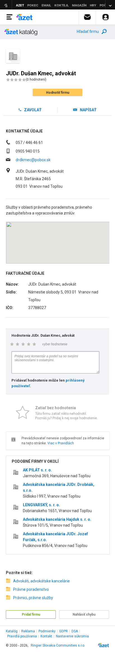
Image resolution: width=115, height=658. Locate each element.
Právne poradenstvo (31, 589)
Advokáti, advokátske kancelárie (41, 581)
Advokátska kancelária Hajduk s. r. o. (57, 519)
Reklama (28, 631)
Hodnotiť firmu (57, 93)
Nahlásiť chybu (84, 614)
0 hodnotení (36, 79)
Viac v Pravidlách (60, 443)
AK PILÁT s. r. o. (37, 470)
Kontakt (46, 636)
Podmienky (47, 631)
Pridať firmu (31, 614)
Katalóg (12, 631)
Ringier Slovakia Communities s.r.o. (58, 645)
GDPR (63, 631)
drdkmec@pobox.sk (33, 160)
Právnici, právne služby (33, 598)
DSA (74, 631)
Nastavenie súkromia (72, 636)
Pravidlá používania (22, 636)
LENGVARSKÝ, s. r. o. (41, 505)
